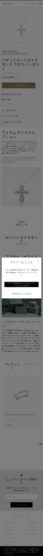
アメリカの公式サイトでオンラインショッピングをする (21, 284)
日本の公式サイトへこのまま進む (21, 293)
